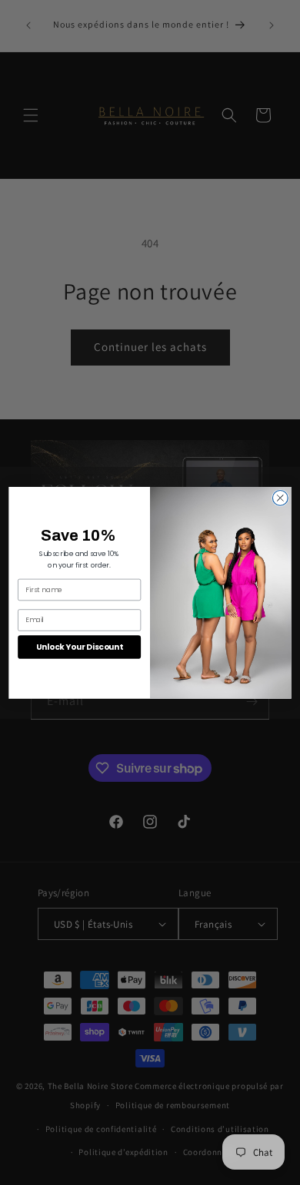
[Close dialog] (280, 497)
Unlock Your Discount (79, 646)
